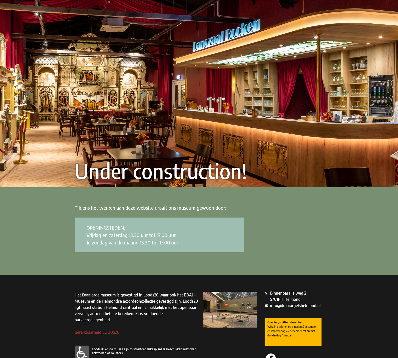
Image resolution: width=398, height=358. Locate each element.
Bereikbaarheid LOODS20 (97, 332)
